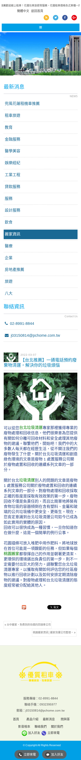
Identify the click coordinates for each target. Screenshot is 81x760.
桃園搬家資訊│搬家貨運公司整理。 (53, 632)
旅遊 (9, 281)
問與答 (65, 719)
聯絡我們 (41, 726)
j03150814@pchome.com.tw (34, 335)
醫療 (9, 246)
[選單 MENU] (40, 27)
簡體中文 (23, 11)
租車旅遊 (12, 115)
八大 (9, 293)
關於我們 (57, 726)
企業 (9, 258)
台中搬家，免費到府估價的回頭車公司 (28, 624)
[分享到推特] (55, 17)
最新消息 (49, 719)
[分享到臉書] (65, 17)
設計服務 (12, 210)
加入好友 (34, 732)
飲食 (9, 222)
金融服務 (12, 139)
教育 (9, 127)
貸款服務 (12, 187)
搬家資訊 (12, 234)
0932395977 (48, 704)
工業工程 (12, 175)
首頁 (16, 719)
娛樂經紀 (12, 163)
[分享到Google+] (74, 17)
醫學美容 (12, 151)
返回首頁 (37, 11)
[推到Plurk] (24, 607)
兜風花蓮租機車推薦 (22, 103)
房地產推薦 (14, 269)
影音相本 (24, 726)
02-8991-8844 (21, 323)
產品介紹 (32, 719)
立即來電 (54, 732)
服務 (9, 198)
